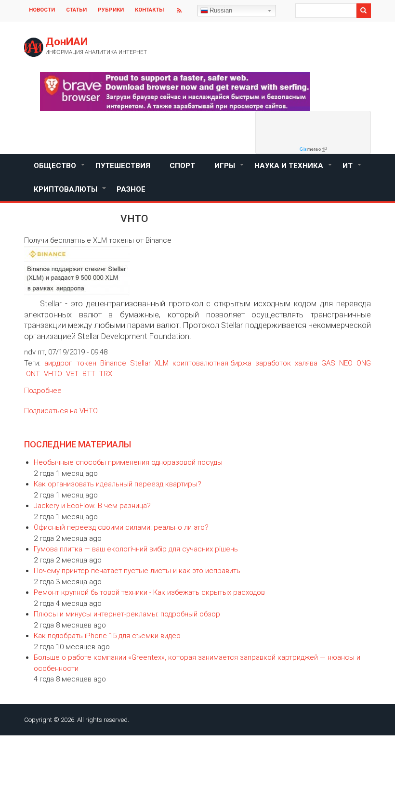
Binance (113, 363)
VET (72, 373)
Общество (60, 169)
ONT (33, 373)
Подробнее (43, 390)
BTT (88, 373)
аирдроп (58, 363)
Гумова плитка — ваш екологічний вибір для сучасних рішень (136, 549)
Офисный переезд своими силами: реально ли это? (121, 527)
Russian (221, 10)
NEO (346, 363)
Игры (229, 169)
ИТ (352, 169)
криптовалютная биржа (211, 363)
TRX (105, 373)
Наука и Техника (293, 169)
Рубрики (111, 10)
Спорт (182, 165)
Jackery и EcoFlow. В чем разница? (92, 505)
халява (306, 363)
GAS (328, 363)
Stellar (140, 363)
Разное (131, 189)
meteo (310, 149)
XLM (162, 363)
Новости (42, 10)
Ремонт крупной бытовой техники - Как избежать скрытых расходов (149, 592)
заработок (273, 363)
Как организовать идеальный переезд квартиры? (117, 484)
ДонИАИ (66, 41)
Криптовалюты (70, 193)
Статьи (76, 10)
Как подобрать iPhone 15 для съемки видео (107, 635)
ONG (363, 363)
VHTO (53, 373)
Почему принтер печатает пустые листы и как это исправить (137, 570)
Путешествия (122, 165)
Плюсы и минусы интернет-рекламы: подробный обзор (127, 614)
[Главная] (33, 47)
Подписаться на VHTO (61, 410)
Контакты (149, 10)
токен (86, 363)
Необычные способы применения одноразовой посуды (128, 462)
